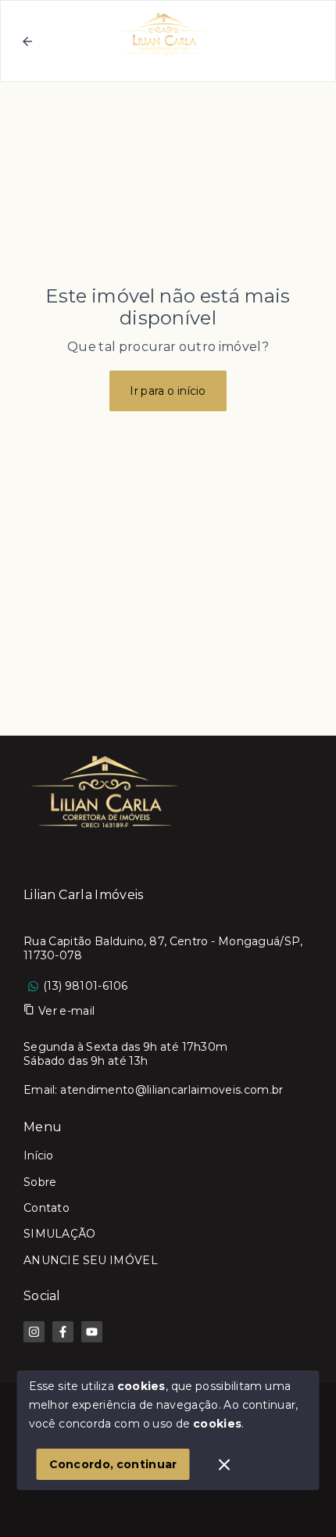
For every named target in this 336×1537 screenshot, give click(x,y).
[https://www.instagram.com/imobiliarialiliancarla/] (34, 1331)
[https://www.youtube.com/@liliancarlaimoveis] (91, 1331)
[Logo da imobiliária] (105, 790)
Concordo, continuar (113, 1464)
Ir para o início (168, 391)
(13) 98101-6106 (85, 986)
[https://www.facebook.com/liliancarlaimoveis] (62, 1331)
